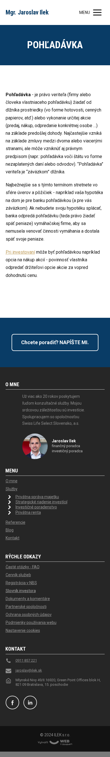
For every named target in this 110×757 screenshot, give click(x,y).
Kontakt (12, 538)
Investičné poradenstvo (36, 507)
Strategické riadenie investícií (41, 502)
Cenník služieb (18, 575)
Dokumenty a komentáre (28, 598)
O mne (11, 481)
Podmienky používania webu (31, 622)
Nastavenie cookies (23, 630)
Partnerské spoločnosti (26, 606)
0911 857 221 (26, 660)
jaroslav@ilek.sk (29, 670)
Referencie (15, 522)
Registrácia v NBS (21, 583)
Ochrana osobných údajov (29, 614)
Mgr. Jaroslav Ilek (27, 12)
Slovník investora (21, 590)
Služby (11, 489)
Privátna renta (28, 512)
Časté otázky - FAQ (22, 567)
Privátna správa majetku (37, 497)
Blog (10, 530)
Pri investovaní (20, 252)
